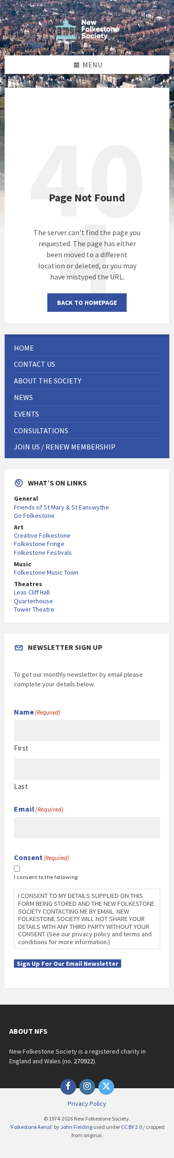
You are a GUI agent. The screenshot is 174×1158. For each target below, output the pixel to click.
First (21, 748)
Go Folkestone (34, 515)
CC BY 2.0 (131, 1126)
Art (19, 527)
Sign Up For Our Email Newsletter (67, 963)
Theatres (28, 584)
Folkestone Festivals (43, 552)
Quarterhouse (33, 601)
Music (22, 564)
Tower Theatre (34, 609)
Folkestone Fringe (39, 544)
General (26, 498)
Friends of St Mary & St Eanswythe (61, 507)
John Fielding (76, 1126)
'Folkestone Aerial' (31, 1126)
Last (21, 786)
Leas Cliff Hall (32, 592)
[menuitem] (87, 348)
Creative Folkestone (42, 535)
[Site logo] (87, 37)
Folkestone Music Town (46, 572)
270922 (83, 1061)
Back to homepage (87, 302)
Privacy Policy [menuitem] (87, 1103)
